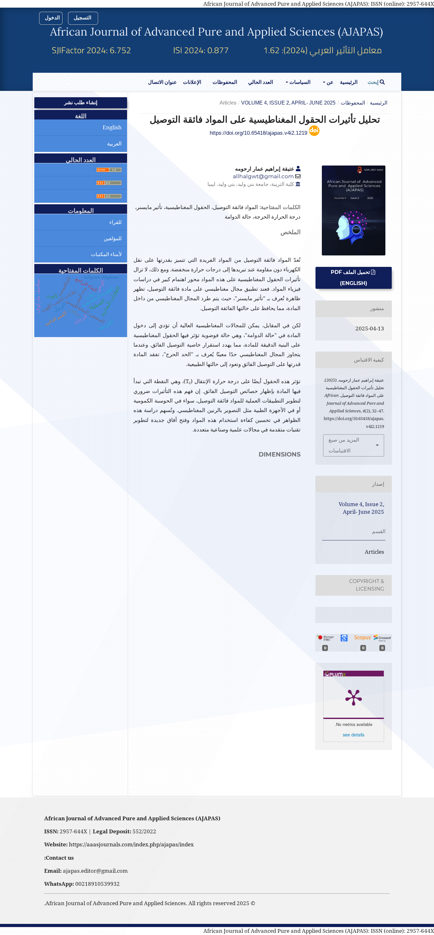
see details (353, 734)
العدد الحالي (260, 82)
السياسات (299, 82)
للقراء (115, 222)
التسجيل (82, 18)
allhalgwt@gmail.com (263, 176)
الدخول (52, 18)
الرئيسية (348, 82)
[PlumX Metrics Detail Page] (354, 697)
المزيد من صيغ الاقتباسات (344, 445)
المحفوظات (225, 82)
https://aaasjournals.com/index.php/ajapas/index (131, 844)
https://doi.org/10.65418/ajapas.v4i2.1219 (259, 133)
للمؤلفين (113, 238)
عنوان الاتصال (162, 82)
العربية (114, 143)
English (112, 127)
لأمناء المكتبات (106, 254)
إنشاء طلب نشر (80, 102)
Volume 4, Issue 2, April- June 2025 (288, 102)
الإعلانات (192, 82)
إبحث (374, 82)
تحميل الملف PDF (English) (351, 277)
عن (329, 82)
